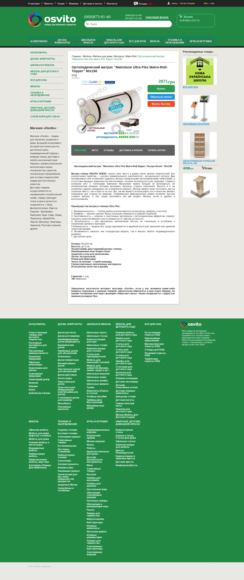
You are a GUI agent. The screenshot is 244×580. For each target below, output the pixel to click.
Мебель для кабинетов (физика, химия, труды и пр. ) (98, 368)
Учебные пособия (97, 396)
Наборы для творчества (94, 541)
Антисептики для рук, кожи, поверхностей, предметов (67, 478)
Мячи (90, 465)
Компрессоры (65, 467)
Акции (60, 3)
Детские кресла (125, 462)
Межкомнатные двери (95, 406)
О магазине (34, 3)
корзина (188, 16)
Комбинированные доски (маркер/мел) (69, 340)
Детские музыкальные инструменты (95, 459)
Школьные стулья (97, 336)
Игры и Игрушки (40, 101)
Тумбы (90, 387)
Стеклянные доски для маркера (68, 398)
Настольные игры (97, 489)
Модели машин (95, 519)
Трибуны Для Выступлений (94, 401)
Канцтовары (38, 52)
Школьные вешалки (98, 373)
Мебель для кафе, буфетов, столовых (40, 434)
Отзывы (143, 3)
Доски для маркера (69, 336)
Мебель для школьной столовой (98, 361)
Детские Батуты (125, 400)
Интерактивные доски (66, 364)
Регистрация (187, 3)
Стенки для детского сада (124, 356)
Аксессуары (65, 378)
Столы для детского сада (124, 350)
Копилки (33, 383)
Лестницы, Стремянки (64, 450)
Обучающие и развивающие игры (97, 505)
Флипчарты (64, 356)
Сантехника (64, 460)
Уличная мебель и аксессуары (39, 443)
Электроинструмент (69, 436)
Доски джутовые (67, 375)
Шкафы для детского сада (124, 362)
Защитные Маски (67, 484)
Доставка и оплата (92, 3)
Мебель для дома (102, 56)
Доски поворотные (68, 360)
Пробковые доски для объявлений (68, 352)
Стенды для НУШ (155, 349)
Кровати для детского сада (124, 339)
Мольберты (64, 403)
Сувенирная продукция (36, 374)
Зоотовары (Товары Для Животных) (40, 466)
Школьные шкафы (97, 380)
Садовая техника (67, 430)
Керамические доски (66, 346)
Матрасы (119, 56)
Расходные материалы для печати (38, 345)
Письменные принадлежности (38, 352)
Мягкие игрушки (96, 441)
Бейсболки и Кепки (39, 393)
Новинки (73, 3)
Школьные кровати (97, 384)
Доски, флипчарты (42, 59)
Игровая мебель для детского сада (126, 333)
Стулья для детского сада (124, 345)
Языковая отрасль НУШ (155, 354)
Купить (208, 168)
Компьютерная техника (66, 456)
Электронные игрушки (94, 553)
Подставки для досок (66, 382)
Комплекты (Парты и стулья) (97, 392)
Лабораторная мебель (37, 455)
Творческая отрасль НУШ (152, 360)
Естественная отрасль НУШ (153, 333)
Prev (199, 61)
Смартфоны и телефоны (66, 489)
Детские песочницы (127, 381)
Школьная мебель (42, 65)
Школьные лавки (96, 377)
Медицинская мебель (36, 449)
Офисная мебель (38, 430)
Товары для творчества (93, 514)
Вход (174, 3)
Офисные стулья (125, 441)
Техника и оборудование (40, 94)
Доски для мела (67, 332)
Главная (76, 56)
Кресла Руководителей (124, 451)
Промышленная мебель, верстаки (39, 460)
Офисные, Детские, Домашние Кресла (42, 109)
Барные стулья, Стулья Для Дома (126, 436)
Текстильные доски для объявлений (69, 370)
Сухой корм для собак (45, 116)
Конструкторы (95, 522)
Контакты (112, 3)
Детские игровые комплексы (125, 392)
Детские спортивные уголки (127, 386)
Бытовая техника (67, 433)
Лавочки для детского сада (124, 410)
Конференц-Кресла (126, 465)
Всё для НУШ (38, 80)
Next (200, 194)
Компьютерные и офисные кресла (125, 457)
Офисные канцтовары (35, 363)
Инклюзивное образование (152, 339)
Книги (32, 389)
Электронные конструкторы (95, 547)
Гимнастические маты (125, 404)
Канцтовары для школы (38, 369)
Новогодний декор (39, 379)
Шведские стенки (126, 396)
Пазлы (90, 510)
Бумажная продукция (35, 357)
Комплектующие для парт (96, 340)
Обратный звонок (157, 17)
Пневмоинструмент (69, 471)
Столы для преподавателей (96, 355)
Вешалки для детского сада (124, 373)
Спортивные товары (65, 441)
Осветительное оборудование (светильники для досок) (68, 391)
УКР (212, 3)
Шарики (33, 386)
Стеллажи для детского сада (124, 368)
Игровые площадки (127, 378)
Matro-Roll (131, 56)
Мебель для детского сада (44, 72)
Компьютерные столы (124, 431)
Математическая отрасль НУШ (154, 345)
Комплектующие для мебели (125, 445)
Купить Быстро (161, 103)
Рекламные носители (64, 408)
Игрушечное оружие (94, 436)
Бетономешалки (67, 446)
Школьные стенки (97, 345)
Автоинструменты (68, 464)
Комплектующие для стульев (96, 349)
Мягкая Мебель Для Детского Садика (127, 416)
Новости (48, 3)
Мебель (35, 86)
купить (161, 88)
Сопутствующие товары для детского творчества (38, 336)
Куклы (90, 444)
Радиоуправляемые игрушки (98, 431)
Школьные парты (97, 332)
